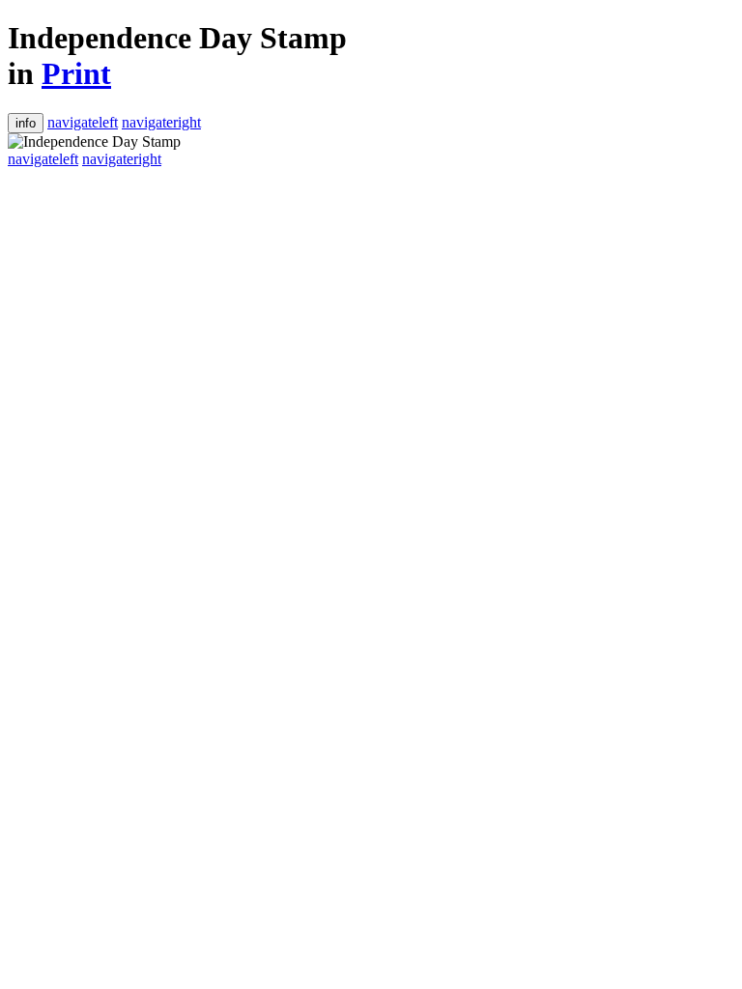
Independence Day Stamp (177, 37)
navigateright (161, 122)
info (25, 123)
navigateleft (82, 122)
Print (76, 73)
